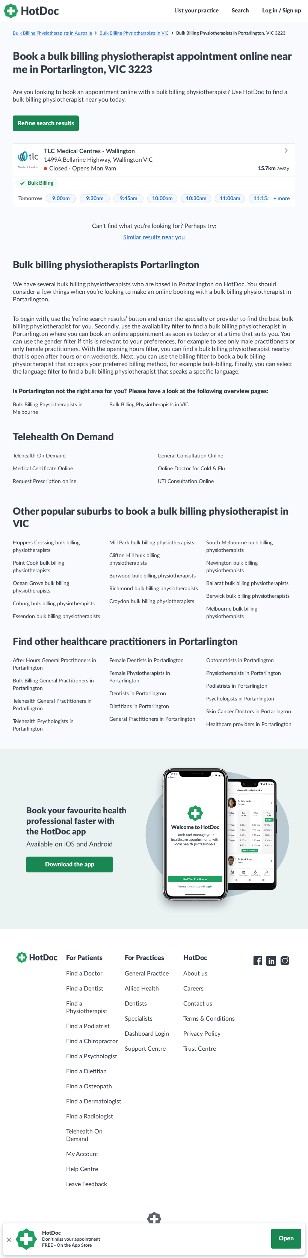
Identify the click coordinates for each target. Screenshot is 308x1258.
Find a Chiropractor (92, 1041)
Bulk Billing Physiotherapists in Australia (52, 33)
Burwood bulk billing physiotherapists (152, 576)
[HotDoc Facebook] (257, 961)
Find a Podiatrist (88, 1026)
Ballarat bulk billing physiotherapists (247, 583)
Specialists (138, 1019)
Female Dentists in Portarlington (146, 660)
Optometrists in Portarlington (240, 660)
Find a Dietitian (86, 1071)
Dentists (136, 1004)
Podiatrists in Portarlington (236, 686)
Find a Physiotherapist (86, 1007)
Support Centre (145, 1049)
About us (195, 974)
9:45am (128, 198)
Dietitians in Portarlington (139, 706)
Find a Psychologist (91, 1056)
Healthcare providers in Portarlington (248, 724)
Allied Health (142, 989)
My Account (82, 1154)
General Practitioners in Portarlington (152, 719)
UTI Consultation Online (186, 481)
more (281, 198)
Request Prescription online (44, 481)
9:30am (95, 198)
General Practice (147, 974)
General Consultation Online (190, 456)
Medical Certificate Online (43, 468)
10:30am (196, 198)
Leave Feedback (86, 1184)
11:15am (264, 198)
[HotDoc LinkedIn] (271, 961)
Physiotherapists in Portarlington (243, 673)
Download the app (69, 864)
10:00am (162, 198)
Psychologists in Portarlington (240, 699)
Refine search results (46, 123)
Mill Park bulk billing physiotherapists (151, 542)
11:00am (230, 198)
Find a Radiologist (89, 1117)
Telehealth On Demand (39, 456)
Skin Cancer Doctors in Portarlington (248, 711)
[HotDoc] (31, 11)
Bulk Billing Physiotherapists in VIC (134, 33)
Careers (193, 989)
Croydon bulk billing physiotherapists (151, 601)
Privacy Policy (201, 1034)
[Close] (8, 1239)
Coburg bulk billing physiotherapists (54, 603)
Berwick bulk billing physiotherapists (248, 596)
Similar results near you (154, 237)
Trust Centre (199, 1049)
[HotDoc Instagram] (284, 961)
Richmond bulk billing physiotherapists (153, 588)
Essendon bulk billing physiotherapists (56, 616)
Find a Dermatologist (93, 1101)
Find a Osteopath (89, 1086)
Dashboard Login (147, 1034)
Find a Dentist (84, 989)
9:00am (61, 198)
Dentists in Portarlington (137, 693)
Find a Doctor (84, 974)
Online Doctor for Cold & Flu (191, 468)
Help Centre (82, 1169)
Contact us (197, 1004)
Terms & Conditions (209, 1019)
